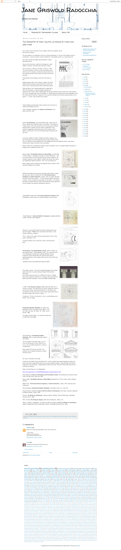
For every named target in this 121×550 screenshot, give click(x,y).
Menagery (36, 516)
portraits (84, 535)
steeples (62, 538)
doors (51, 529)
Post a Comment (29, 449)
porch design (78, 535)
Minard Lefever (54, 516)
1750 (87, 501)
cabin (90, 488)
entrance (71, 473)
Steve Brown (67, 522)
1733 (83, 501)
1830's (61, 476)
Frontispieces (65, 510)
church (64, 479)
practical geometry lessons (82, 473)
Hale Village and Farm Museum (58, 486)
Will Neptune (69, 525)
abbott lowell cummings (59, 488)
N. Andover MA (82, 516)
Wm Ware (74, 416)
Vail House (93, 523)
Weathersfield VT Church (60, 525)
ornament (71, 534)
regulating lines (48, 468)
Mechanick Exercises (28, 516)
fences (34, 531)
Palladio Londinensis (77, 517)
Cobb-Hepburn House (29, 479)
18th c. (82, 502)
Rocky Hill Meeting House (74, 519)
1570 (63, 501)
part (32, 500)
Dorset (64, 491)
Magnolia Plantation (77, 514)
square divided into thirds (71, 500)
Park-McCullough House (88, 517)
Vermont (42, 488)
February (87, 106)
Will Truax (76, 525)
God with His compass (42, 511)
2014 (84, 123)
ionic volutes (42, 416)
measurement (84, 532)
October (87, 89)
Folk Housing (31, 486)
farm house (47, 485)
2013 (84, 125)
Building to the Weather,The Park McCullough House (89, 49)
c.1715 (80, 488)
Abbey (89, 504)
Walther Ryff (41, 525)
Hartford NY (79, 479)
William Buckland (83, 525)
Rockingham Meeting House (43, 480)
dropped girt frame (81, 529)
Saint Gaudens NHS (34, 520)
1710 (79, 501)
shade (89, 537)
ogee (58, 534)
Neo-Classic (74, 486)
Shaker (55, 495)
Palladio (59, 416)
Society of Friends (44, 522)
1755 (31, 502)
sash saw (77, 537)
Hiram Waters (67, 492)
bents (37, 497)
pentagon (87, 534)
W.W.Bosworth (34, 525)
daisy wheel (61, 470)
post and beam (41, 489)
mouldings (70, 477)
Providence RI (52, 519)
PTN (47, 477)
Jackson (39, 479)
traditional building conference (73, 540)
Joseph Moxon (78, 513)
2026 (84, 77)
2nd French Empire (52, 504)
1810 (60, 502)
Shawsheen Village (87, 520)
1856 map (53, 471)
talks (91, 538)
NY (66, 494)
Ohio (92, 494)
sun (87, 538)
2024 (84, 81)
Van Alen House (47, 479)
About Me (66, 32)
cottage (86, 497)
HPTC (87, 511)
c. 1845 (79, 526)
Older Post (75, 452)
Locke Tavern (27, 480)
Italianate (68, 486)
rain (46, 537)
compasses (33, 473)
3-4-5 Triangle (86, 64)
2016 (84, 119)
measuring (45, 471)
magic (71, 532)
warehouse (90, 540)
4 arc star (67, 504)
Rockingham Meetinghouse (89, 55)
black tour (68, 488)
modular (36, 534)
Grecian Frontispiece (66, 511)
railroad (41, 537)
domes (46, 529)
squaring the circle (45, 538)
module (64, 477)
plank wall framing (58, 535)
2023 (84, 83)
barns (93, 473)
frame (59, 485)
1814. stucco (65, 502)
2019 (84, 113)
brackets (65, 526)
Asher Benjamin (30, 416)
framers (51, 531)
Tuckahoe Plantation (55, 483)
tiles (46, 540)
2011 (84, 129)
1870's (74, 485)
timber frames (51, 540)
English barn (70, 491)
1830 (86, 489)
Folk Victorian (84, 491)
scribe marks (83, 537)
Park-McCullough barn (86, 476)
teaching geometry (29, 540)
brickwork (75, 488)
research (91, 470)
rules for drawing (61, 537)
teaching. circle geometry (89, 500)
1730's (45, 482)
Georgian (52, 470)
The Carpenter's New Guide (43, 523)
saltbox (69, 479)
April (86, 102)
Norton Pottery (60, 517)
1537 (59, 501)
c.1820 (84, 526)
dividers (41, 485)
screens (51, 500)
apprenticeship (43, 526)
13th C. (51, 501)
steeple (57, 538)
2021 (84, 109)
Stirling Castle (74, 522)
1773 (39, 502)
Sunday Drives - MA (32, 523)
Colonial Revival (81, 507)
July (86, 98)
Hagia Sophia (92, 511)
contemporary (73, 497)
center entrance (56, 479)
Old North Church (68, 517)
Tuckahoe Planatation (33, 488)
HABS (83, 511)
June (86, 100)
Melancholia (61, 494)
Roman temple (84, 519)
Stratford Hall (40, 483)
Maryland (55, 494)
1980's (95, 489)
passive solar (33, 489)
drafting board (56, 529)
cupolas (25, 529)
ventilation (33, 501)
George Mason (80, 510)
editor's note (88, 529)
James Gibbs (64, 474)
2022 (84, 85)
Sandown (50, 495)
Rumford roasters (43, 495)
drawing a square (64, 529)
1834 (71, 502)
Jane (28, 442)
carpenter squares (34, 476)
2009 (84, 134)
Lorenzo (34, 480)
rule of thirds (36, 470)
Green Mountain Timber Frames (47, 473)
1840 (65, 482)
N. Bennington (72, 470)
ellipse (94, 529)
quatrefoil (33, 537)
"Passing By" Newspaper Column (44, 32)
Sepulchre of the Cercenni (68, 520)
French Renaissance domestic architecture (45, 510)
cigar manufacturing (74, 528)
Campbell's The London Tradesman (31, 507)
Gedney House (72, 510)
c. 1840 (74, 526)
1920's (90, 489)
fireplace (39, 531)
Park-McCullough (61, 473)
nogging (53, 534)
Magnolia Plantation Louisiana (89, 514)
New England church (28, 517)
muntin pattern (43, 534)
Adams (94, 504)
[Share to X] (33, 414)
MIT (71, 514)
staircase (52, 538)
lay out (58, 532)
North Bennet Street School (83, 494)
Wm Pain (93, 495)
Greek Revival (39, 486)
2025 (84, 79)
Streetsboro (88, 522)
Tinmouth (47, 483)
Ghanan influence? (89, 510)
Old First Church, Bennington (87, 53)
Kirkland (31, 514)
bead (61, 526)
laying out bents (65, 532)
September (87, 91)
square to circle (36, 538)
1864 (79, 502)
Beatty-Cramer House (82, 485)
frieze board (57, 531)
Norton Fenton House (51, 517)
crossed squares (88, 528)
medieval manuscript (28, 534)
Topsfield (75, 523)
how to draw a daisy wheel (29, 532)
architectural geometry (64, 468)
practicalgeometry (91, 535)
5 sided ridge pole (74, 504)
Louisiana (64, 514)
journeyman (53, 532)
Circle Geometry (87, 68)
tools (65, 489)
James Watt (82, 492)
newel (49, 534)
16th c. (75, 501)
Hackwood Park (59, 492)
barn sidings (55, 526)
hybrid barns (62, 498)
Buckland (51, 491)
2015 (84, 121)
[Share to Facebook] (34, 414)
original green (37, 474)
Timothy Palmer (83, 495)
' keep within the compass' (42, 501)
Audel (27, 491)
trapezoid (84, 540)
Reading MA (32, 483)
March (86, 104)
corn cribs (80, 497)
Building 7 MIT (92, 485)
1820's (69, 485)
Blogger (78, 545)
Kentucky (26, 514)
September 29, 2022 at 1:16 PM (34, 437)
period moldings (34, 535)
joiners (47, 532)
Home (50, 452)
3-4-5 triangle (46, 474)
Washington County (49, 525)
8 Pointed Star (83, 504)
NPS (87, 516)
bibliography (86, 66)
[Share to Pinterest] (36, 414)
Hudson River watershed (89, 479)
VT (89, 495)
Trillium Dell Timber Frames (84, 523)
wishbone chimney (32, 541)
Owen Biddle (54, 416)
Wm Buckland (91, 525)
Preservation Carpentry (42, 519)
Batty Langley (37, 416)
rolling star (54, 537)
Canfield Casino (44, 507)
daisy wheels (92, 497)
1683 (71, 501)
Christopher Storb (63, 507)
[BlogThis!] (31, 414)
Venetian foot (27, 525)
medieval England (87, 498)
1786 (43, 502)
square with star (58, 489)
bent (33, 497)
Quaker (57, 519)
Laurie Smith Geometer (42, 494)
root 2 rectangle (44, 500)
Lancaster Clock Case (55, 514)
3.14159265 (60, 504)
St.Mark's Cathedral (59, 522)
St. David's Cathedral (63, 495)
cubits (94, 528)
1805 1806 (51, 502)
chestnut (59, 528)
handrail (78, 531)
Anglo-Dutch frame (72, 482)
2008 (84, 136)
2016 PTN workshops (41, 504)
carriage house (27, 528)
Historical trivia (75, 492)
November (87, 87)
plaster (65, 535)
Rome (90, 519)
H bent (78, 511)
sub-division (82, 538)
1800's (50, 482)
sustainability (54, 476)
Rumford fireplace (33, 495)
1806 (57, 502)
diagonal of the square (61, 480)
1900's (25, 504)
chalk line (55, 497)
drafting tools (33, 498)
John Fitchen (90, 492)
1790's (81, 477)
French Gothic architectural (29, 510)
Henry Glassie (40, 477)
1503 (56, 501)
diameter (70, 480)
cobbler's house (34, 485)
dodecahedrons (40, 529)
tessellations (26, 501)
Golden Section (86, 471)
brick (41, 497)
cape (50, 497)
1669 (67, 501)
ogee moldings (64, 534)
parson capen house (79, 534)
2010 (84, 132)
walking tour (35, 471)
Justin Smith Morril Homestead (89, 513)
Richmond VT (64, 519)
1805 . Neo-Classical (58, 482)
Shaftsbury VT (78, 520)
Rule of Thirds (86, 69)
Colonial (67, 476)
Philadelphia (32, 519)
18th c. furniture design (90, 502)
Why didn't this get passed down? (80, 483)
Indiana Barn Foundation (57, 513)
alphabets (36, 526)
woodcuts (40, 541)
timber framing (62, 471)
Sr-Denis (52, 522)
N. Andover (74, 516)
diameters (26, 498)
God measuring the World (31, 511)
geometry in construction (66, 531)
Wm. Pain (25, 417)
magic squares (77, 532)
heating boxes (85, 531)
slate (52, 489)
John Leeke (48, 416)
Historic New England (41, 513)
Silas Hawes (36, 522)
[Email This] (29, 414)
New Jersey (36, 517)
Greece (73, 511)
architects (50, 526)
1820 (74, 479)
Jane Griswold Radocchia (59, 10)
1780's (76, 477)
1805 (83, 489)
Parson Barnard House (84, 486)
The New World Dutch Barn (55, 523)
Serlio (62, 416)
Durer (25, 486)
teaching (95, 538)
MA (50, 494)
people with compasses (85, 480)
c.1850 (85, 488)
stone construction (69, 538)
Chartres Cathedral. (53, 507)
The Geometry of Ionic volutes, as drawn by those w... (90, 94)
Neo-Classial (72, 494)
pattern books (27, 474)
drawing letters (73, 529)
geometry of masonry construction (50, 498)
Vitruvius (70, 416)
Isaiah (72, 513)
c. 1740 (53, 480)
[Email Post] (26, 414)
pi (39, 535)
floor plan (54, 485)
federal (45, 470)
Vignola (65, 416)
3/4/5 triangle (77, 471)
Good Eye (51, 511)
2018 (84, 115)
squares (80, 500)
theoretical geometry (39, 540)
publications (26, 537)
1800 (47, 502)
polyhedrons (71, 535)
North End (43, 517)
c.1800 (46, 497)
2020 (84, 111)
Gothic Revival (58, 511)
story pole (77, 538)
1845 (75, 502)
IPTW (49, 513)
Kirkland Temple (38, 514)
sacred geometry (70, 537)
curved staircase (32, 529)
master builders (78, 498)
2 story (30, 504)
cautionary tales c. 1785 (37, 528)
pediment (37, 500)
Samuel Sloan (43, 520)
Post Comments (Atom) (34, 455)
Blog (25, 32)
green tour (76, 480)
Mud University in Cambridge (65, 516)
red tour (33, 477)
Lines (71, 474)
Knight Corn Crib (46, 514)
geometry (76, 468)
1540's (73, 489)
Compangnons (90, 507)
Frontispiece (58, 510)
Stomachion (81, 522)
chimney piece (65, 528)
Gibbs (95, 510)
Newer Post (26, 452)
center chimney (46, 528)
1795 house (88, 477)
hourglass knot (92, 531)
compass (58, 477)
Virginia (86, 474)
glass (74, 531)
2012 (84, 127)
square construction (59, 500)
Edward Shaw (89, 482)
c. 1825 (70, 526)
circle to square (45, 476)
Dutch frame (81, 482)
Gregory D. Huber (50, 492)
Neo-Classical (92, 516)
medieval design (92, 532)
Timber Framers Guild (67, 523)
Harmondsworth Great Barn (30, 513)
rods (49, 537)
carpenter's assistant (91, 526)
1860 (94, 477)
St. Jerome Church (74, 495)
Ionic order (66, 513)
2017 (84, 117)
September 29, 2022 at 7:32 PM (34, 446)
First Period (77, 491)
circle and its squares (64, 497)
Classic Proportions (72, 507)
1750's (78, 489)
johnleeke (29, 427)
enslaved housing (27, 531)
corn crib (81, 528)
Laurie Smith (78, 474)
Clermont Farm (57, 491)
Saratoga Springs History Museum (54, 520)
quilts (37, 537)
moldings (64, 485)
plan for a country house (47, 535)
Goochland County (40, 492)
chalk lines (53, 528)
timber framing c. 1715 (61, 540)
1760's (35, 502)
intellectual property (41, 532)
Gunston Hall (47, 486)
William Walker (49, 488)
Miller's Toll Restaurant (44, 516)
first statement (45, 531)
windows (40, 482)
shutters (48, 489)
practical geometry (31, 468)
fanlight (39, 498)
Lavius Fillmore (75, 476)
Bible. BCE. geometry (42, 491)
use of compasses (33, 482)
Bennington (55, 474)
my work (26, 471)
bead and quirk (27, 497)
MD (68, 514)
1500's (69, 489)
